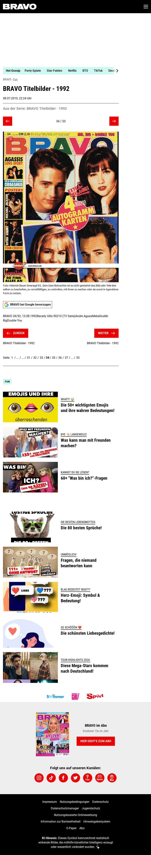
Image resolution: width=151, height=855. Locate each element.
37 (66, 357)
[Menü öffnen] (146, 6)
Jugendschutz (91, 808)
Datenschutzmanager (65, 808)
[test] (87, 777)
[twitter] (75, 777)
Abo (82, 828)
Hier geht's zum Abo (95, 741)
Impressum (49, 801)
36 (60, 357)
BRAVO (7, 79)
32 (35, 357)
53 (78, 357)
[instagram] (39, 777)
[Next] (115, 70)
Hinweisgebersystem (96, 821)
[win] (112, 777)
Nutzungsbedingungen (74, 801)
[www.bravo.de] (19, 7)
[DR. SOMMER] (55, 696)
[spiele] (99, 777)
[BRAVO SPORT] (96, 696)
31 (28, 357)
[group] (59, 70)
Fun (15, 79)
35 (53, 357)
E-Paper (71, 828)
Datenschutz (100, 801)
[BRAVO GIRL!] (75, 696)
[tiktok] (51, 777)
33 (41, 357)
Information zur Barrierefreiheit (60, 821)
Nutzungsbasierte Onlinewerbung (75, 815)
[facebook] (63, 777)
